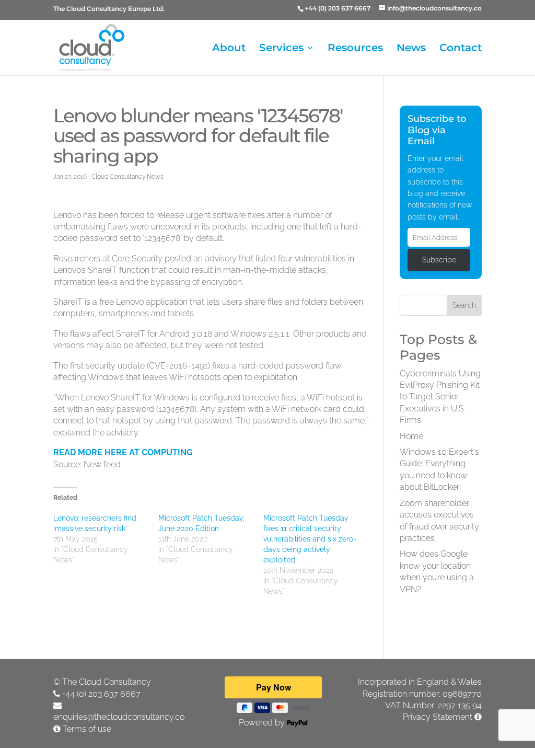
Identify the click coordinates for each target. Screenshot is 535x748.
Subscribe (439, 260)
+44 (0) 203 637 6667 (101, 694)
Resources (355, 49)
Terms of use (87, 729)
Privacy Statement (437, 717)
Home (411, 436)
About (229, 49)
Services (281, 49)
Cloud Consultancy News (127, 176)
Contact (460, 49)
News (411, 49)
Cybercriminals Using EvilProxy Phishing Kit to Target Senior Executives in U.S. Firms (440, 397)
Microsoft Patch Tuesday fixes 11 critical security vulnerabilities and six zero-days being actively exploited (309, 539)
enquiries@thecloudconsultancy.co (118, 717)
